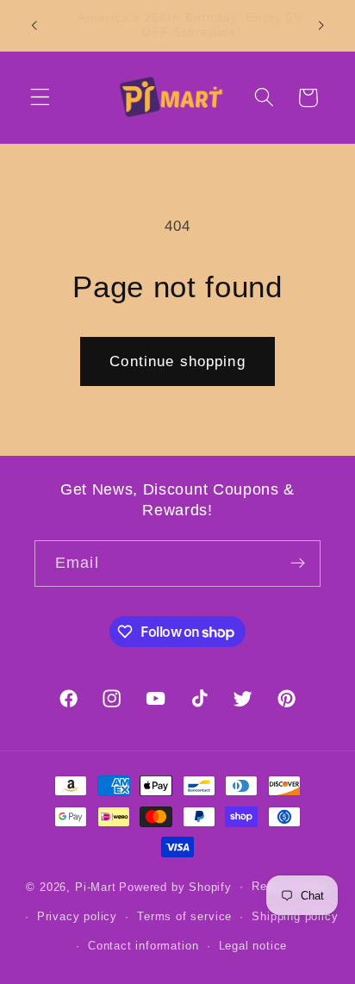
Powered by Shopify (175, 887)
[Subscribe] (298, 563)
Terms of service (184, 917)
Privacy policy (77, 917)
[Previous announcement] (34, 25)
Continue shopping (177, 361)
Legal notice (253, 946)
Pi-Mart (95, 887)
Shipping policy (295, 917)
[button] (40, 98)
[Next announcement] (321, 25)
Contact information (143, 946)
